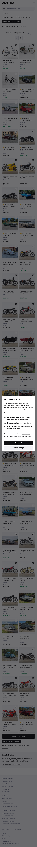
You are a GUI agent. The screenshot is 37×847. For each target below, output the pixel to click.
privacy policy (26, 434)
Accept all (18, 443)
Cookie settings (18, 448)
